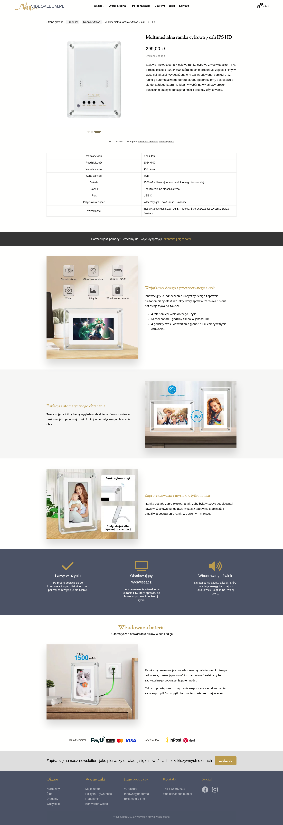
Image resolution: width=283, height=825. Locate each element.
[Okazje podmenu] (104, 6)
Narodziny (53, 788)
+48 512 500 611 (174, 788)
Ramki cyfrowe (91, 22)
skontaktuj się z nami (177, 239)
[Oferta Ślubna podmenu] (127, 6)
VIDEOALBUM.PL (47, 6)
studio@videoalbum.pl (177, 794)
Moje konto (92, 788)
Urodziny (52, 798)
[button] (90, 132)
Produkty (72, 22)
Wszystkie (53, 804)
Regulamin (92, 798)
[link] (94, 79)
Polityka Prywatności (98, 794)
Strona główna (55, 22)
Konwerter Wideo (96, 804)
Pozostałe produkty (148, 141)
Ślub (49, 794)
